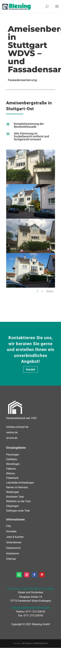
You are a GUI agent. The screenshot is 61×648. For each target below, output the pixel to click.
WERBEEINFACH (40, 643)
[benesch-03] (30, 287)
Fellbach (11, 468)
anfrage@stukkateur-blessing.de (30, 607)
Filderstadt (12, 477)
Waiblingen (12, 492)
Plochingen (12, 454)
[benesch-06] (30, 183)
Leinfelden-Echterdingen (20, 482)
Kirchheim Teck (15, 496)
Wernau (10, 473)
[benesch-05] (30, 217)
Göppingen (12, 506)
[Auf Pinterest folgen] (42, 574)
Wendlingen (13, 464)
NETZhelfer (27, 643)
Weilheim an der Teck (18, 501)
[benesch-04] (30, 252)
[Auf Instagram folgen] (26, 574)
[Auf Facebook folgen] (34, 574)
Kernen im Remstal (17, 487)
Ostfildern (11, 459)
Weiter (49, 291)
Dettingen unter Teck (18, 510)
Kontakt (30, 369)
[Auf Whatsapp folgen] (19, 574)
